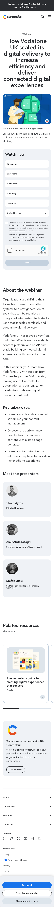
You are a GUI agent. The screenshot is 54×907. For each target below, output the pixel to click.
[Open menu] (47, 17)
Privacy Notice (30, 240)
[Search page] (40, 16)
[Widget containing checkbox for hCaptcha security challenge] (27, 250)
